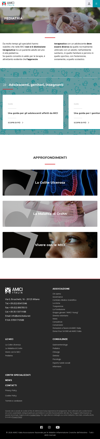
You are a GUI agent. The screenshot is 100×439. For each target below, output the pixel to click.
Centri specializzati (18, 375)
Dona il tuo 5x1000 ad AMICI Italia (67, 331)
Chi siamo (57, 293)
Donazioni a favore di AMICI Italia (67, 328)
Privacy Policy (11, 390)
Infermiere (57, 366)
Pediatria (9, 355)
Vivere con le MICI (12, 352)
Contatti (11, 385)
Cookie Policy (11, 395)
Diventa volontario (60, 315)
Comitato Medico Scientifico (64, 300)
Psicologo (57, 359)
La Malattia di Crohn (13, 348)
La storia (56, 303)
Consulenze (57, 322)
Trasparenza (58, 306)
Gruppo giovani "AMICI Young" (65, 312)
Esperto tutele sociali (61, 363)
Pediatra (56, 348)
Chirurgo (56, 352)
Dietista (56, 355)
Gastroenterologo (60, 344)
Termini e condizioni (13, 401)
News (55, 318)
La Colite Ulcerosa (13, 344)
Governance (58, 297)
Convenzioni (58, 325)
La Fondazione (59, 309)
